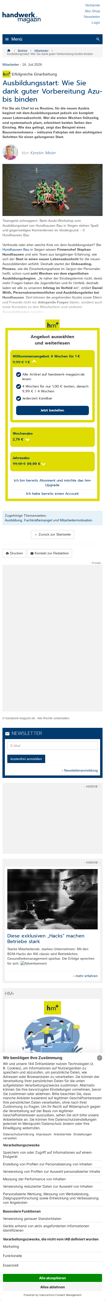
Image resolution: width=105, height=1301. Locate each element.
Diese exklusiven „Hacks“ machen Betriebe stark (45, 938)
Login (96, 22)
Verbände (92, 5)
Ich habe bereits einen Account (52, 493)
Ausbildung (13, 520)
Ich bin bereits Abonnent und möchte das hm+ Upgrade (52, 483)
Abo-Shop (92, 11)
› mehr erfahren (85, 976)
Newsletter (92, 17)
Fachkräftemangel (38, 520)
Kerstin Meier (43, 153)
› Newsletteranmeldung (80, 770)
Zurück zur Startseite (52, 534)
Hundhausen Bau (15, 249)
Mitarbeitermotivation (76, 520)
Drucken (14, 553)
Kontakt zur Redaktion (49, 553)
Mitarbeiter (41, 50)
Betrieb (22, 50)
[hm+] (52, 1031)
